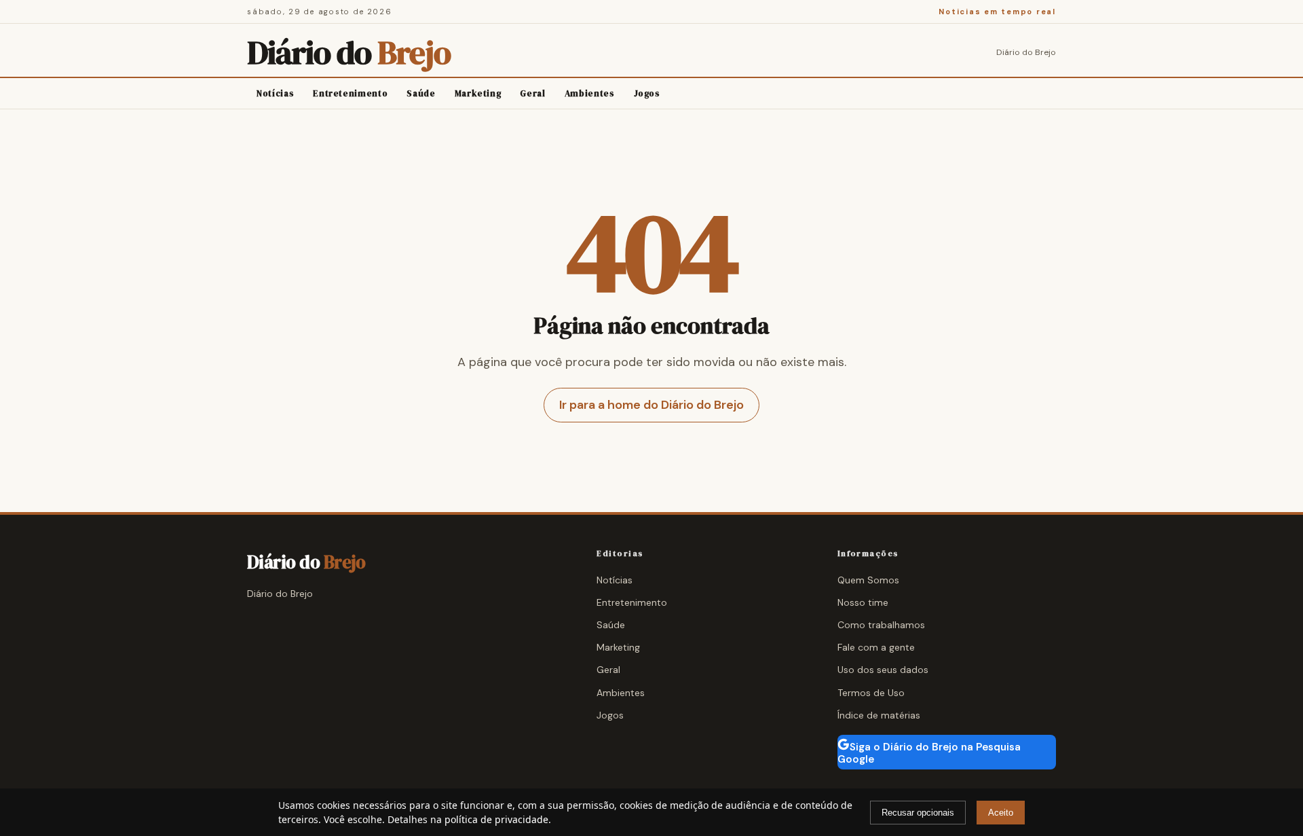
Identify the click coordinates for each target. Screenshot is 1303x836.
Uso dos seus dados (882, 670)
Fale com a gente (876, 647)
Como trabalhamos (881, 625)
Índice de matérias (878, 715)
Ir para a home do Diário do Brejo (651, 405)
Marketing (478, 93)
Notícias (275, 93)
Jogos (647, 93)
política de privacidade (496, 819)
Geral (532, 93)
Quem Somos (868, 580)
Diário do (349, 52)
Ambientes (590, 93)
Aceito (1000, 812)
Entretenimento (350, 93)
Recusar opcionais (918, 812)
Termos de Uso (871, 693)
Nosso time (862, 602)
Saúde (421, 93)
